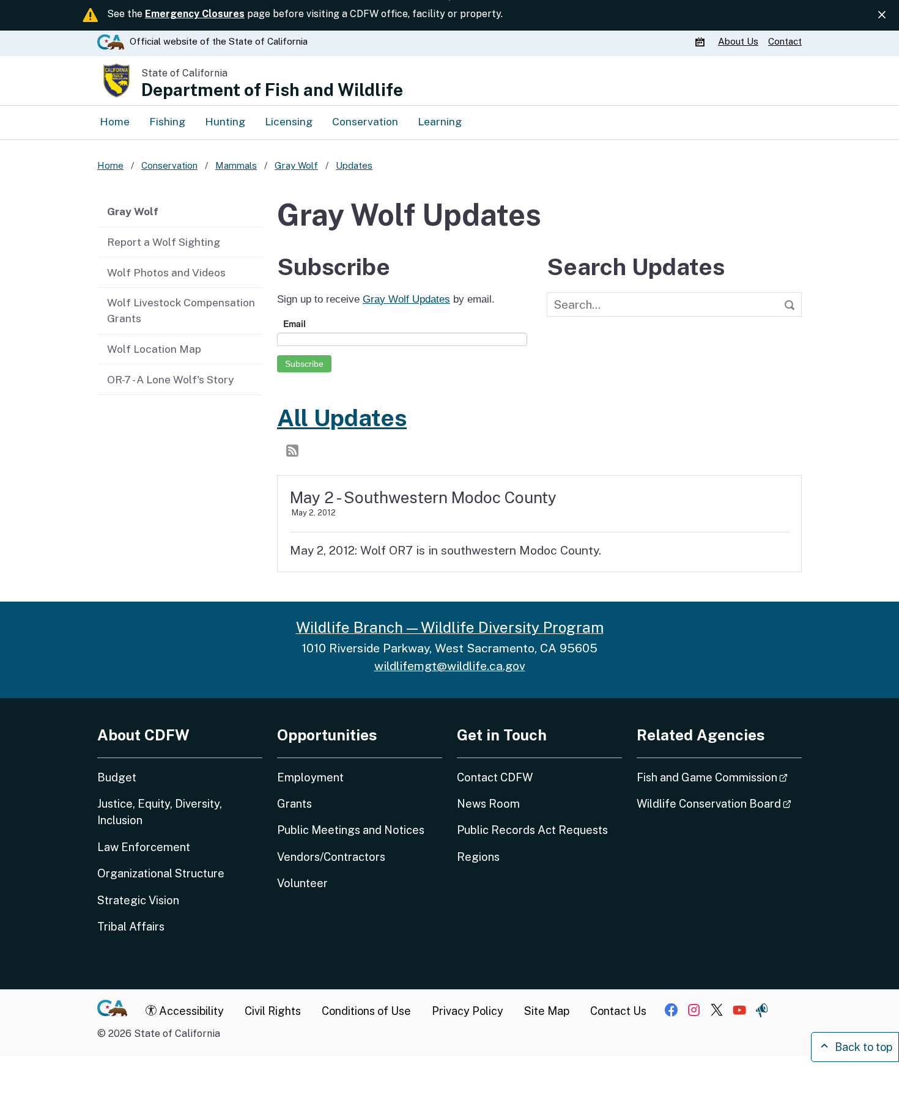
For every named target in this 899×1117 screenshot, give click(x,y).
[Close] (881, 15)
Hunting (225, 121)
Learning (440, 121)
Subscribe (304, 364)
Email (294, 323)
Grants (294, 803)
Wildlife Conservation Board (719, 803)
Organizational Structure (160, 873)
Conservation (365, 121)
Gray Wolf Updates (406, 299)
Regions (478, 856)
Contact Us (618, 1011)
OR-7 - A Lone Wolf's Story (170, 379)
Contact (785, 41)
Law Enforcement (143, 847)
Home (115, 121)
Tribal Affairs (131, 926)
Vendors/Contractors (331, 856)
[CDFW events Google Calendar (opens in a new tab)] (701, 42)
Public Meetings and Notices (350, 830)
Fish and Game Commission (719, 777)
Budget (116, 777)
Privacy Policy (467, 1011)
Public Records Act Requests (532, 830)
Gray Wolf (132, 211)
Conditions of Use (366, 1011)
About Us (738, 41)
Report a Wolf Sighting (163, 241)
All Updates (342, 418)
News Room (488, 803)
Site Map (546, 1011)
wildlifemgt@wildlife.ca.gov (449, 666)
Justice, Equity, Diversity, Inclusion (159, 812)
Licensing (289, 121)
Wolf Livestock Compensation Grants (181, 310)
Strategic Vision (138, 900)
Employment (310, 777)
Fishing (167, 121)
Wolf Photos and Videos (166, 272)
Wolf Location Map (154, 348)
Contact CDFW (495, 777)
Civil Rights (273, 1011)
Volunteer (302, 883)
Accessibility (190, 1011)
